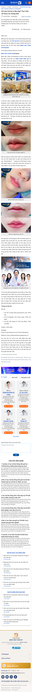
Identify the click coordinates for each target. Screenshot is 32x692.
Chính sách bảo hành (16, 687)
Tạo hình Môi (15, 7)
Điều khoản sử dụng (5, 689)
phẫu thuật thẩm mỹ (22, 58)
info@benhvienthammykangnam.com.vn (14, 673)
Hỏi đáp (9, 7)
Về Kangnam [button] (5, 654)
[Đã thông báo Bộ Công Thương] (16, 649)
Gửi (16, 455)
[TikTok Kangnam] (15, 677)
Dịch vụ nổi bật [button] (6, 658)
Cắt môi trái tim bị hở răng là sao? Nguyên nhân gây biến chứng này (16, 621)
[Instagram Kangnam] (11, 677)
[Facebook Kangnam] (3, 677)
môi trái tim (15, 41)
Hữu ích (14, 377)
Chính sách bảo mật (5, 687)
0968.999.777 (12, 666)
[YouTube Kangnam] (7, 677)
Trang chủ (3, 7)
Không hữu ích (25, 377)
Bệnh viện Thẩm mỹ (7, 53)
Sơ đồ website (14, 689)
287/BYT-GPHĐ (23, 642)
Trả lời (5, 377)
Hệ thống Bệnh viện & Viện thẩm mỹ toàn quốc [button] (15, 681)
